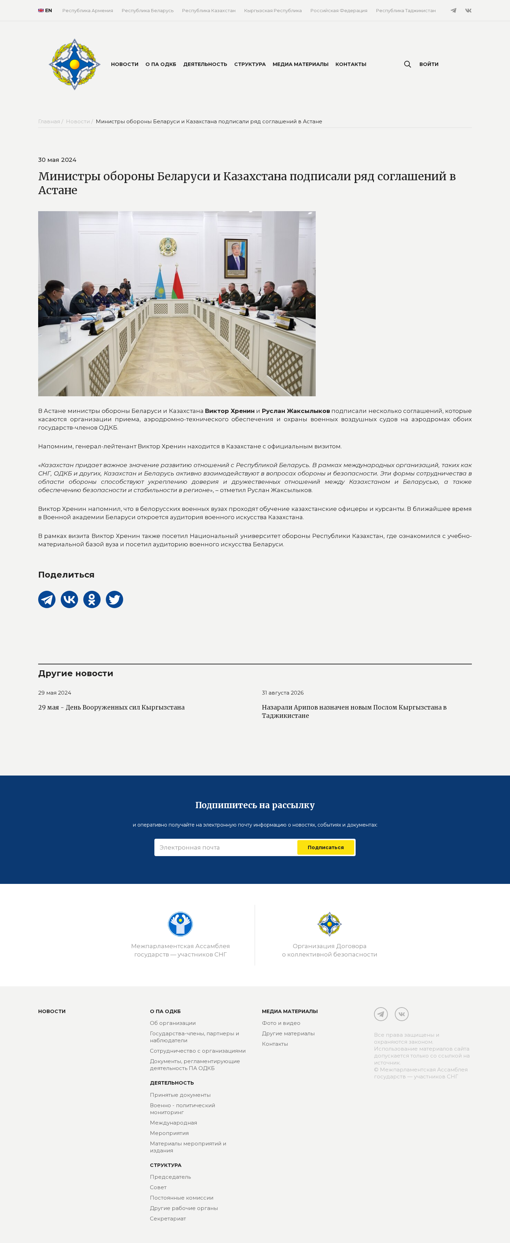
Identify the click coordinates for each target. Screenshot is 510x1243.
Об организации (173, 1023)
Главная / (51, 121)
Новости (124, 64)
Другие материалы (288, 1033)
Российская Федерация (339, 10)
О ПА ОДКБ (160, 64)
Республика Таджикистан (406, 10)
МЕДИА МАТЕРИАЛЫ (290, 1011)
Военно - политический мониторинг (182, 1109)
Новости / (80, 121)
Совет (158, 1187)
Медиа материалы (301, 64)
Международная (173, 1122)
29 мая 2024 (54, 692)
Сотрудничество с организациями (198, 1050)
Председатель (170, 1177)
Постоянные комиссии (181, 1197)
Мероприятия (169, 1133)
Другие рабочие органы (184, 1208)
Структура (250, 64)
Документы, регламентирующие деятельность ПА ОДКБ (195, 1064)
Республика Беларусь (147, 10)
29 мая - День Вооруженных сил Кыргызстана (111, 707)
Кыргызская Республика (273, 10)
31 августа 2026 (283, 692)
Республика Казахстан (209, 10)
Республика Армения (87, 10)
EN (48, 10)
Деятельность (205, 64)
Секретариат (168, 1218)
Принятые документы (180, 1095)
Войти (429, 64)
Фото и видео (281, 1023)
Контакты (350, 64)
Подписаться (326, 847)
